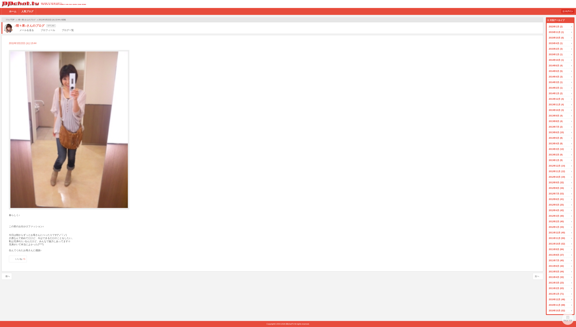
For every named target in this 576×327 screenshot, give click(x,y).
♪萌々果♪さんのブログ (26, 20)
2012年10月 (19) (557, 177)
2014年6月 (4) (556, 65)
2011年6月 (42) (556, 266)
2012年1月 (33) (556, 227)
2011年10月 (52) (557, 243)
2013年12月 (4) (556, 99)
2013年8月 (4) (556, 121)
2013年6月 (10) (556, 132)
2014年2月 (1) (556, 88)
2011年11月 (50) (557, 238)
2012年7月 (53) (556, 193)
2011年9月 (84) (556, 249)
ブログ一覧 (68, 30)
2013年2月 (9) (556, 154)
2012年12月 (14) (557, 165)
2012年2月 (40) (556, 221)
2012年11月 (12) (557, 171)
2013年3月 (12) (556, 149)
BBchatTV (43, 4)
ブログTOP (9, 20)
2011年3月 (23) (556, 282)
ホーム (12, 11)
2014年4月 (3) (556, 76)
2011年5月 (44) (556, 271)
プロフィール (48, 30)
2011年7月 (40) (556, 260)
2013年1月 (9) (556, 160)
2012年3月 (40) (556, 216)
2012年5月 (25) (556, 204)
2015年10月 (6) (556, 37)
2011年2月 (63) (556, 288)
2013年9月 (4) (556, 115)
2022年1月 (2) (556, 26)
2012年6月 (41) (556, 199)
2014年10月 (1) (556, 60)
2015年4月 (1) (556, 43)
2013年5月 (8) (556, 138)
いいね (20, 259)
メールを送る (26, 30)
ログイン (569, 11)
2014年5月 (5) (556, 71)
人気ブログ (27, 11)
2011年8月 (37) (556, 255)
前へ (7, 276)
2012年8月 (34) (556, 188)
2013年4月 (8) (556, 143)
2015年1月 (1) (556, 54)
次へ (537, 276)
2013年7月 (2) (556, 127)
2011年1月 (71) (556, 294)
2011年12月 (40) (557, 232)
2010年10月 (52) (557, 310)
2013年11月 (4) (556, 104)
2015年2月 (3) (556, 49)
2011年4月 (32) (556, 277)
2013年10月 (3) (556, 110)
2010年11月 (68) (557, 305)
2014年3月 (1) (556, 82)
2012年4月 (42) (556, 210)
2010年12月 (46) (557, 299)
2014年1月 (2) (556, 93)
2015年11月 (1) (556, 32)
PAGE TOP (567, 318)
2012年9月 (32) (556, 182)
